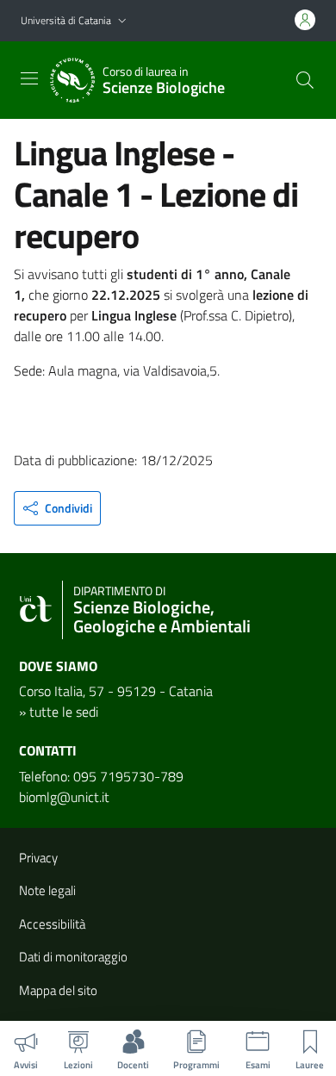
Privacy (38, 858)
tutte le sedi (63, 711)
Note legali (47, 890)
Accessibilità (52, 924)
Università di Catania (66, 20)
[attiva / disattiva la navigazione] (29, 78)
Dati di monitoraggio (73, 957)
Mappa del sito (58, 990)
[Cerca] (305, 80)
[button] (122, 21)
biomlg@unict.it (64, 797)
